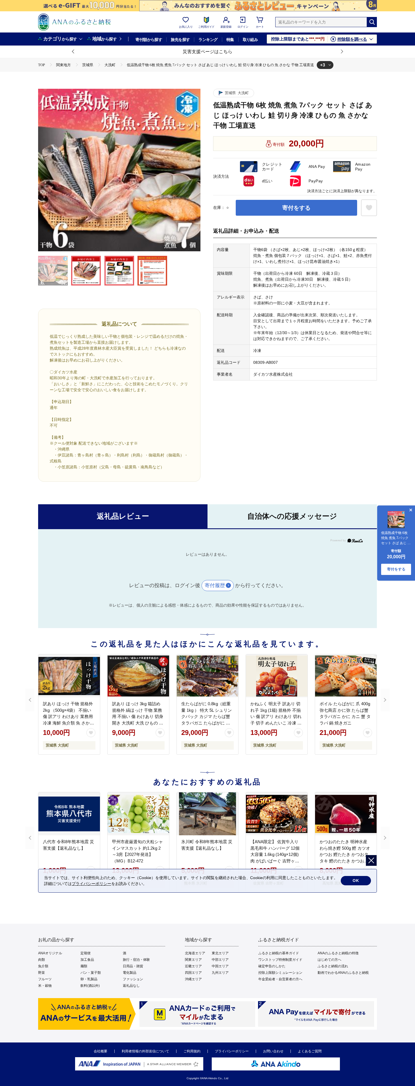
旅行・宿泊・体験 (136, 960)
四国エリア (193, 973)
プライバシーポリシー (232, 1051)
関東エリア (193, 960)
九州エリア (220, 973)
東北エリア (220, 953)
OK (356, 880)
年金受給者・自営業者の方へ (280, 979)
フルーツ (45, 979)
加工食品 (87, 960)
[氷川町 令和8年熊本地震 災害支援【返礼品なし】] (207, 813)
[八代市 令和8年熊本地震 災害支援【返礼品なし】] (69, 813)
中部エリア (220, 960)
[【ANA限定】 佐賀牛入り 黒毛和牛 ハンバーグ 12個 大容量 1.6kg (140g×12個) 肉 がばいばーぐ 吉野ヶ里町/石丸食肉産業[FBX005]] (276, 813)
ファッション (133, 979)
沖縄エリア (193, 979)
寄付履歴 (215, 585)
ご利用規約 (192, 1051)
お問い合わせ (273, 1051)
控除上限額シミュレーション (280, 973)
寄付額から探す (149, 39)
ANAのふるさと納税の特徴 (338, 953)
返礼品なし (131, 986)
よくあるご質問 (310, 1051)
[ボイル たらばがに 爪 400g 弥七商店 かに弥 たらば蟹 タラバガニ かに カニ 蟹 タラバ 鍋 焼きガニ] (346, 675)
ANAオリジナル (50, 953)
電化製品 (129, 973)
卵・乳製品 (88, 979)
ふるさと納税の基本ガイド (278, 953)
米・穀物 (45, 986)
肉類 (41, 960)
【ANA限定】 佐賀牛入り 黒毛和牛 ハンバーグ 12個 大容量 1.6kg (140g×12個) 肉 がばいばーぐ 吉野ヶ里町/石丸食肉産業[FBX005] (275, 854)
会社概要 (100, 1051)
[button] (73, 51)
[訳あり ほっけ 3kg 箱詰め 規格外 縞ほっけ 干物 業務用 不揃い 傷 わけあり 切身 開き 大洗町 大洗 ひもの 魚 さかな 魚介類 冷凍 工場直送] (138, 675)
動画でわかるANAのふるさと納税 (343, 973)
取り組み (250, 39)
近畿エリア (193, 966)
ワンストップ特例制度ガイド (280, 960)
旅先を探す (180, 39)
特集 (230, 39)
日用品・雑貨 (133, 966)
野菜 (41, 973)
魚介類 (43, 966)
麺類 (83, 966)
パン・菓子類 (90, 973)
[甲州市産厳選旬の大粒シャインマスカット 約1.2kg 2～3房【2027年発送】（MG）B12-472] (138, 813)
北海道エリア (195, 953)
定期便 (85, 953)
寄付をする (296, 208)
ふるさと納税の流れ (333, 966)
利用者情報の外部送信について (145, 1051)
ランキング (207, 39)
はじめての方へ (329, 960)
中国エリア (220, 966)
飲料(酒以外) (90, 986)
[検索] (372, 22)
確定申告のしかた (271, 966)
